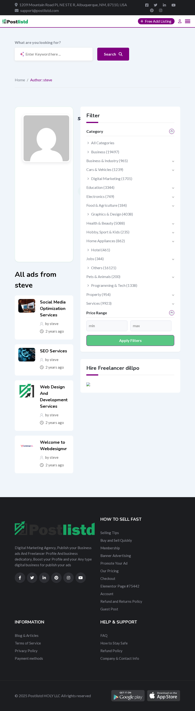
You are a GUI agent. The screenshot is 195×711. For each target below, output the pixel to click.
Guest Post (109, 609)
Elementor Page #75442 (119, 586)
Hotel (100, 249)
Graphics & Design (112, 214)
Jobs (95, 258)
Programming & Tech (114, 285)
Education (100, 187)
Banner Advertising (115, 555)
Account (106, 594)
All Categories (102, 142)
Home (20, 79)
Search (110, 54)
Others (103, 267)
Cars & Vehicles (104, 169)
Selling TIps (109, 533)
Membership (110, 548)
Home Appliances (105, 240)
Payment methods (29, 658)
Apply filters (130, 340)
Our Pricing (109, 571)
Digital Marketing (111, 178)
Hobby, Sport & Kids (107, 232)
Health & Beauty (105, 223)
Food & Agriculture (106, 205)
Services (99, 303)
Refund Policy (111, 651)
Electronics (100, 196)
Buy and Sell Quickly (116, 540)
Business (105, 151)
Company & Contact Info (119, 658)
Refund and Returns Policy (121, 601)
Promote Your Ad (113, 563)
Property (98, 294)
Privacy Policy (26, 651)
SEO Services (53, 351)
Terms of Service (28, 643)
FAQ (103, 635)
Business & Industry (107, 160)
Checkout (107, 578)
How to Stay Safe (114, 643)
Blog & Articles (27, 635)
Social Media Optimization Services (53, 308)
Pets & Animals (103, 276)
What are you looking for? (38, 42)
